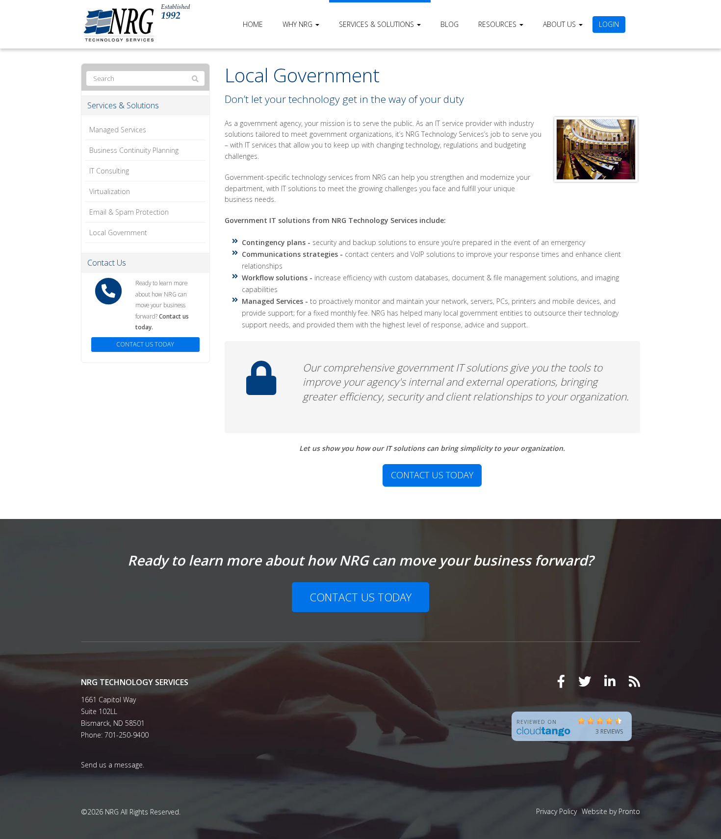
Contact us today (432, 475)
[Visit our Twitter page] (584, 681)
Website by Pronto (611, 811)
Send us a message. (112, 764)
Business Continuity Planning (134, 150)
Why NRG (298, 24)
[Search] (195, 79)
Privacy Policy (556, 811)
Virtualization (109, 191)
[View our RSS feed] (634, 681)
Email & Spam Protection (129, 212)
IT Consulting (109, 170)
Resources (498, 24)
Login (609, 24)
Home (253, 24)
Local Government (118, 232)
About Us (560, 24)
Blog (449, 24)
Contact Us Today (360, 597)
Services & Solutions (377, 24)
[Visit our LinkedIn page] (610, 681)
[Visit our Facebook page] (561, 681)
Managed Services (117, 129)
